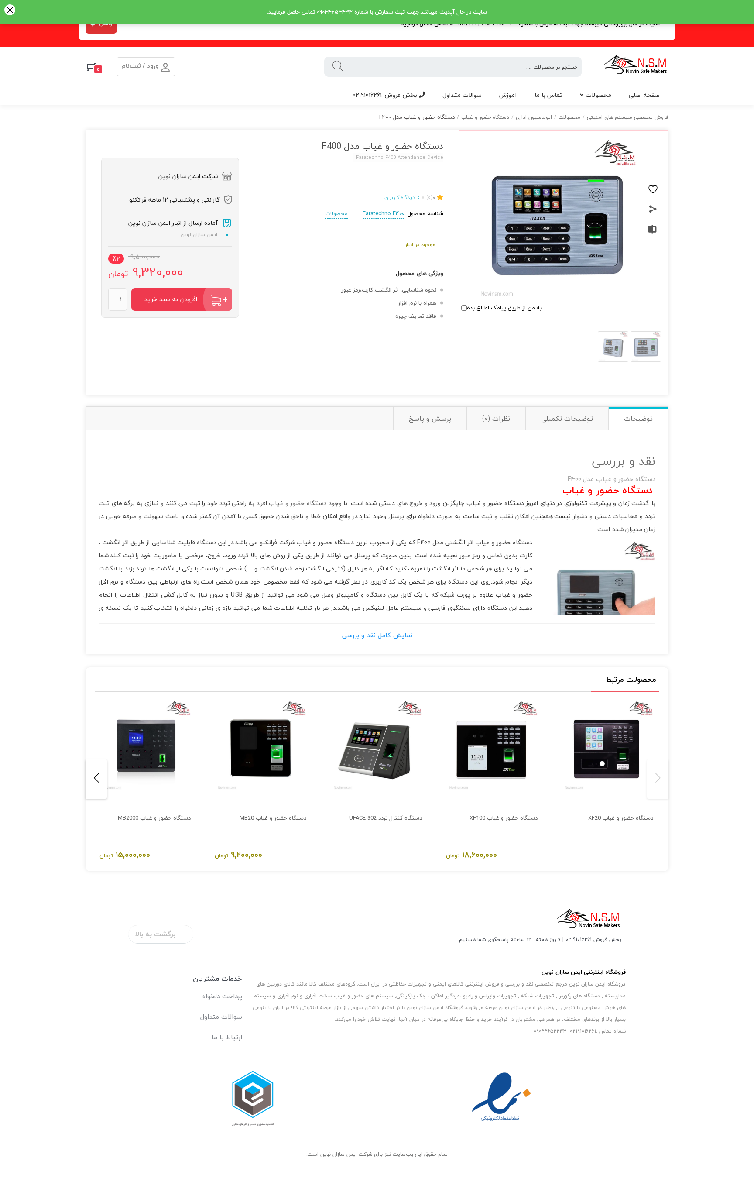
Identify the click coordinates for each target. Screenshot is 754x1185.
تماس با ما (548, 94)
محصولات (598, 94)
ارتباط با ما (227, 1037)
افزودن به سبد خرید (170, 299)
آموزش (508, 94)
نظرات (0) (496, 418)
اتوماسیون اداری (534, 117)
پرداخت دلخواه (222, 996)
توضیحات (638, 418)
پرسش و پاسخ (430, 418)
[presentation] (657, 779)
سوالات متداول (462, 94)
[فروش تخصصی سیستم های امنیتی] (635, 67)
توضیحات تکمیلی (567, 418)
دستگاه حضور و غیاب (485, 117)
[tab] (638, 418)
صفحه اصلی (644, 94)
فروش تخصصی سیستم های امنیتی (627, 117)
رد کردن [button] (9, 10)
